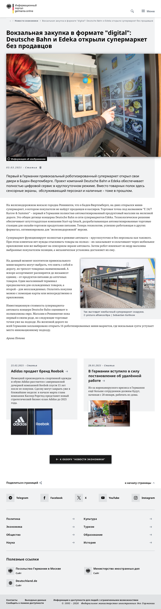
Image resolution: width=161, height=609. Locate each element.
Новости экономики (26, 20)
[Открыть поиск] (131, 9)
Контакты (11, 599)
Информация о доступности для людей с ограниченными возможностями (95, 599)
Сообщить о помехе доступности (25, 602)
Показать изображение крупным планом (118, 283)
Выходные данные (35, 599)
